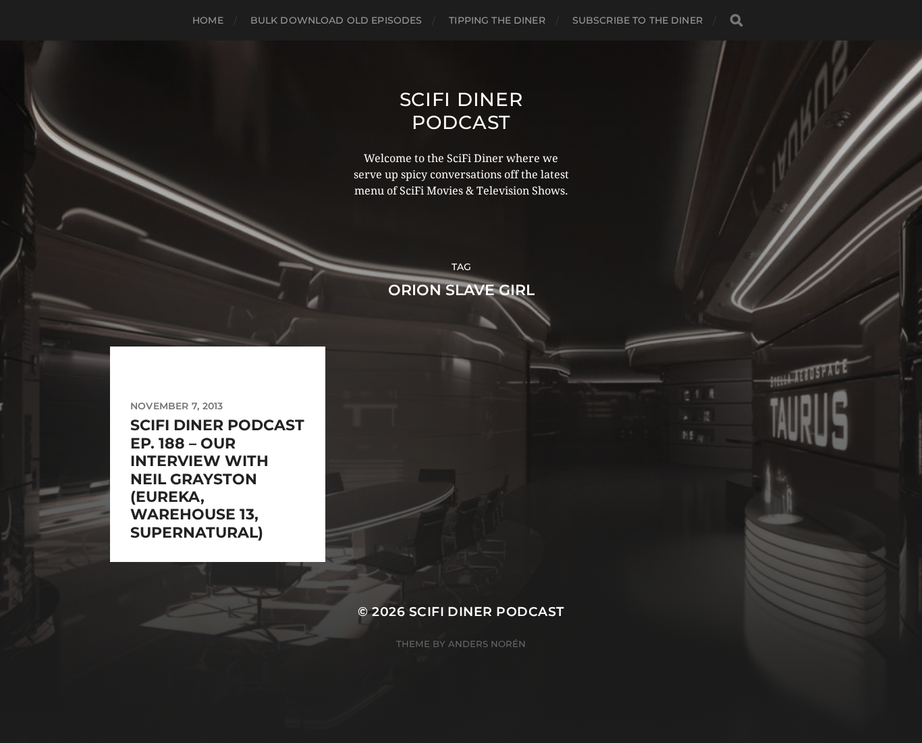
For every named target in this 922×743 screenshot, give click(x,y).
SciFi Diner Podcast (461, 111)
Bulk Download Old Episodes (336, 20)
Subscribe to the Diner (637, 20)
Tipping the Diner (497, 20)
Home (207, 20)
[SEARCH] (736, 20)
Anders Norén (487, 643)
